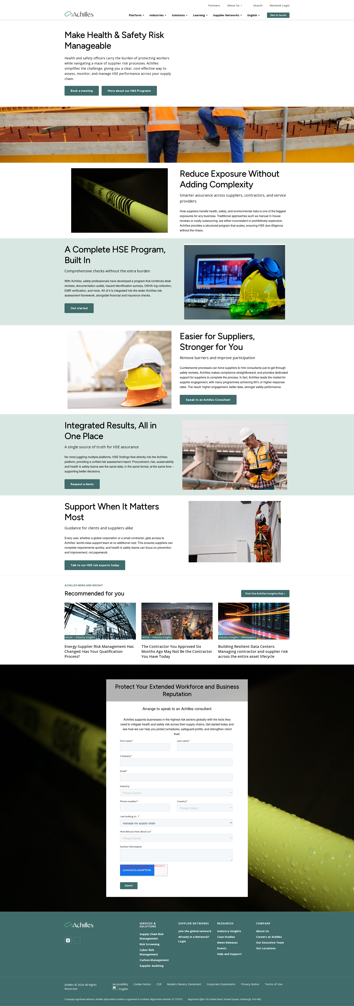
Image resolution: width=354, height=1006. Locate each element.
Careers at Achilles (269, 937)
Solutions (178, 15)
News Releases (227, 942)
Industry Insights (229, 931)
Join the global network (194, 931)
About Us (233, 5)
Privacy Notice (250, 984)
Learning (199, 15)
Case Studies (226, 937)
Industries (157, 15)
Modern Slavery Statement (184, 984)
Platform (135, 15)
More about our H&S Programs (129, 90)
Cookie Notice (142, 984)
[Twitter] (68, 940)
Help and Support (229, 954)
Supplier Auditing (152, 965)
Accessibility (120, 984)
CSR (159, 984)
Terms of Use (273, 984)
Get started (79, 308)
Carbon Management (154, 960)
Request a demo (82, 484)
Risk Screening (149, 944)
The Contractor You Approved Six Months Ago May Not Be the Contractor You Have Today (176, 651)
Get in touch (278, 15)
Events (222, 948)
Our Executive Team (270, 942)
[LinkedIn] (76, 940)
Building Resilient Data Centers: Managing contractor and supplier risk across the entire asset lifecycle (253, 651)
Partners (214, 5)
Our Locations (266, 948)
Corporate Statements (221, 984)
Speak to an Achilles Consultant (208, 399)
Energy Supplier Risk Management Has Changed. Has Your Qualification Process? (99, 651)
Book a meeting (82, 90)
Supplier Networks (226, 15)
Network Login (279, 5)
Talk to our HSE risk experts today (95, 565)
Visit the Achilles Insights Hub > (265, 593)
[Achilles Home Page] (79, 14)
